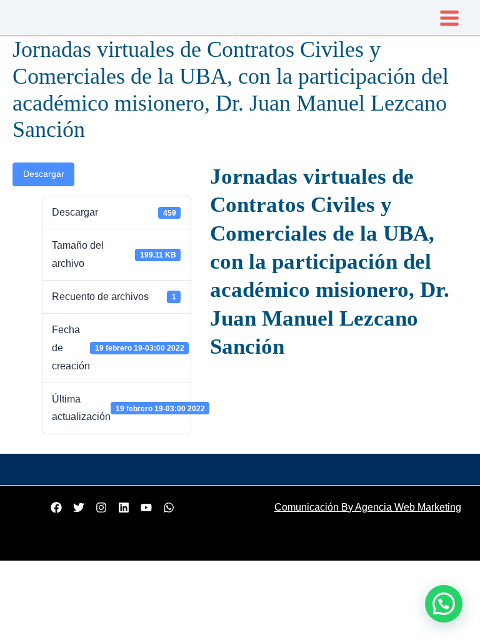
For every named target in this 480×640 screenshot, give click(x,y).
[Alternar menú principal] (450, 18)
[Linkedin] (123, 507)
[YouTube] (146, 507)
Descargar (43, 174)
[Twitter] (78, 507)
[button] (443, 603)
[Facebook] (56, 507)
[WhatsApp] (168, 507)
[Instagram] (101, 507)
